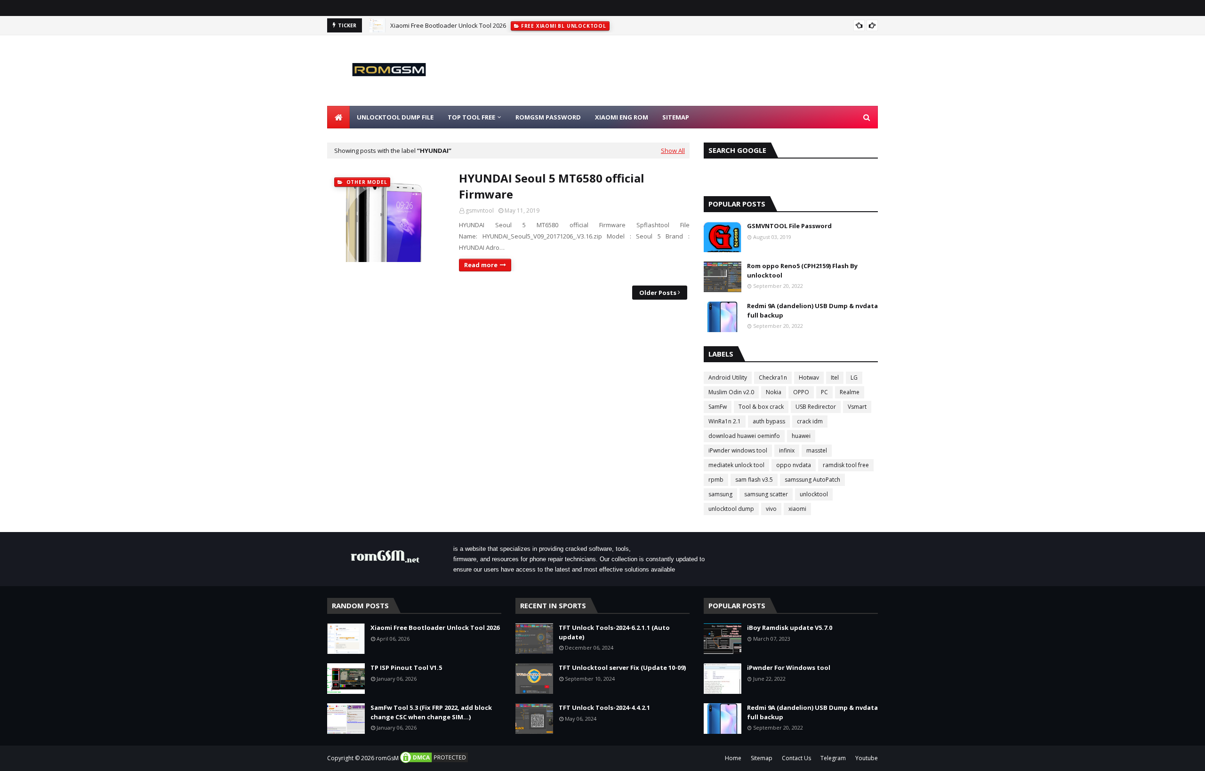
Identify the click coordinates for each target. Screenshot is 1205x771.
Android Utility (727, 378)
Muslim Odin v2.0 (731, 392)
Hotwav (809, 378)
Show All (673, 150)
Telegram (833, 758)
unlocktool (814, 494)
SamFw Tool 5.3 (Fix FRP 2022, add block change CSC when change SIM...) (431, 712)
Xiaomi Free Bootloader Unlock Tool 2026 (448, 25)
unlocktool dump (731, 509)
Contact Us (796, 758)
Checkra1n (773, 378)
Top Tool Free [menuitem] (471, 117)
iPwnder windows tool (737, 450)
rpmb (715, 480)
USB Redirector (815, 407)
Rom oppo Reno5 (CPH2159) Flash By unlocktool (802, 270)
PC (824, 392)
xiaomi (797, 509)
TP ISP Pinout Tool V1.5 (406, 667)
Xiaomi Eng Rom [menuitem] (621, 117)
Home (733, 758)
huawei (801, 436)
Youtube (866, 758)
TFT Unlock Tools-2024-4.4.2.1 (604, 707)
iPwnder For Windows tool (788, 667)
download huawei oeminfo (744, 436)
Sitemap (761, 758)
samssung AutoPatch (812, 480)
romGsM (387, 758)
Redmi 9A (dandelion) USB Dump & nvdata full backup (812, 310)
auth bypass (769, 421)
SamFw (717, 407)
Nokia (773, 392)
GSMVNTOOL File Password (789, 226)
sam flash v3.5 (754, 480)
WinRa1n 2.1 (724, 421)
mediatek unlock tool (736, 465)
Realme (850, 392)
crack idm (810, 421)
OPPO (801, 392)
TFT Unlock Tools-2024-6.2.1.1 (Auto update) (614, 632)
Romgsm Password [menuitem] (548, 117)
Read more (481, 265)
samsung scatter (766, 494)
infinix (787, 450)
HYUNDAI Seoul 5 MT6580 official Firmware (551, 186)
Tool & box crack (761, 407)
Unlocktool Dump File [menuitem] (395, 117)
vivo (771, 509)
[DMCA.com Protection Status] (434, 761)
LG (854, 378)
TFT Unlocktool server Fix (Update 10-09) (622, 667)
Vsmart (857, 407)
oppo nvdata (793, 465)
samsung (720, 494)
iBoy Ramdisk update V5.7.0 (789, 627)
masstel (816, 450)
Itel (835, 378)
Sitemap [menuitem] (675, 117)
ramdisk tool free (846, 465)
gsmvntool (480, 211)
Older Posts (657, 292)
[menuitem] (338, 117)
